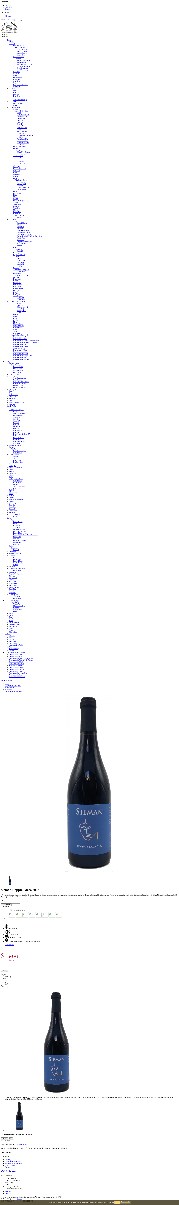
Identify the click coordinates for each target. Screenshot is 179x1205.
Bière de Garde (18, 193)
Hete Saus (16, 96)
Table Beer (16, 208)
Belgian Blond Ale (19, 146)
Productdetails (9, 945)
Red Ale (16, 191)
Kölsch (15, 172)
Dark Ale (16, 292)
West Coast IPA (22, 139)
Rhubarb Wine (18, 324)
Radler (15, 178)
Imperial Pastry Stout (24, 234)
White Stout (21, 238)
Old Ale (15, 281)
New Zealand (21, 154)
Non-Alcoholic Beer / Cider (20, 335)
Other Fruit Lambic (23, 60)
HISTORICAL (20, 215)
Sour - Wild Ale (20, 47)
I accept (117, 1202)
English (7, 9)
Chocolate (20, 240)
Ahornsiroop (17, 98)
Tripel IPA (20, 122)
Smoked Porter (22, 264)
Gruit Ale (16, 73)
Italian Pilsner (21, 189)
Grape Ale (16, 79)
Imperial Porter (22, 262)
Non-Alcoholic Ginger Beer (22, 355)
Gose (15, 75)
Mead (15, 322)
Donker (13, 219)
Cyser (15, 329)
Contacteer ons (10, 1165)
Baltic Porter (21, 260)
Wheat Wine (17, 204)
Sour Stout (20, 228)
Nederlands (8, 7)
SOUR (13, 44)
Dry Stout (20, 227)
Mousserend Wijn (23, 307)
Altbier (15, 176)
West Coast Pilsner (23, 187)
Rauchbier (16, 290)
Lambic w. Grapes (23, 70)
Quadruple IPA (22, 131)
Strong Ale (16, 167)
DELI (13, 88)
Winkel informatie (8, 1171)
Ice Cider (16, 320)
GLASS (13, 102)
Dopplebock (17, 279)
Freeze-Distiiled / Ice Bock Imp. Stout (29, 236)
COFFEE (16, 90)
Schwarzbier (17, 285)
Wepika (19, 1199)
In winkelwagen (6, 904)
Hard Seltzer (17, 327)
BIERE (11, 42)
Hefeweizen (21, 161)
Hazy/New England (23, 152)
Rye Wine (16, 294)
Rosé (19, 313)
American (20, 144)
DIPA (19, 113)
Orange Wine (21, 311)
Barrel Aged (21, 271)
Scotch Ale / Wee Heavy (21, 275)
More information (125, 1202)
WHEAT (20, 158)
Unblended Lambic (23, 66)
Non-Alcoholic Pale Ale (21, 359)
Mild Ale (16, 210)
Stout (16, 221)
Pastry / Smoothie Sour (20, 85)
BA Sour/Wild (22, 49)
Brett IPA (20, 130)
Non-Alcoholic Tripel (20, 350)
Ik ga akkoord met (15, 1144)
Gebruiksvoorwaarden (12, 1161)
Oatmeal (20, 245)
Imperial (20, 251)
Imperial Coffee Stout (24, 242)
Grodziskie (16, 87)
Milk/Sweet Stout (23, 230)
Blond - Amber (16, 107)
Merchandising (18, 103)
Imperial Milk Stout (23, 232)
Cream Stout (21, 243)
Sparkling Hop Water (20, 348)
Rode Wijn (20, 309)
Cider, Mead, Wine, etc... (19, 301)
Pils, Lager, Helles (21, 180)
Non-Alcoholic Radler (20, 346)
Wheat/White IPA (23, 115)
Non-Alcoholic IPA (19, 337)
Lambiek (18, 59)
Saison (15, 109)
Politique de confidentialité (13, 1163)
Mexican (20, 186)
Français (7, 5)
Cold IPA (20, 137)
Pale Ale (17, 150)
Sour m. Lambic (18, 57)
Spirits (15, 331)
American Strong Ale (22, 270)
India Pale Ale (22, 116)
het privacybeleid (21, 1144)
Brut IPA (20, 124)
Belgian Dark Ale (19, 255)
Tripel (15, 165)
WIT (19, 159)
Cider (15, 316)
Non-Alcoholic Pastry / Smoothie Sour (26, 341)
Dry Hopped (21, 184)
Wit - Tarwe (19, 156)
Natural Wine (19, 303)
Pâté (14, 92)
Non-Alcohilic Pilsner (20, 354)
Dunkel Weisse (18, 288)
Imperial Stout (22, 223)
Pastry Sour (21, 55)
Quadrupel (16, 253)
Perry (15, 318)
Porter (17, 256)
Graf (14, 83)
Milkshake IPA (22, 128)
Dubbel (15, 247)
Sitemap (7, 1167)
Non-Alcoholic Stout (20, 344)
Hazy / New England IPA (25, 135)
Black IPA (18, 249)
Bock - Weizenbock (19, 169)
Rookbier (16, 148)
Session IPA (21, 118)
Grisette (15, 199)
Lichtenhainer (17, 77)
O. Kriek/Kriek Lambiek (25, 64)
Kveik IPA (20, 133)
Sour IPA (20, 120)
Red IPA (20, 126)
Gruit (19, 217)
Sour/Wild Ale (22, 53)
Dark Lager (17, 286)
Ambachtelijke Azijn (20, 100)
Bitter (15, 195)
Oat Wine (16, 206)
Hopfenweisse (22, 163)
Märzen (15, 197)
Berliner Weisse (18, 45)
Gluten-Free (17, 212)
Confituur (16, 94)
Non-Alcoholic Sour (20, 357)
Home (9, 40)
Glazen (15, 105)
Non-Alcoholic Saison (20, 352)
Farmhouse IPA (22, 141)
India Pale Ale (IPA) (21, 111)
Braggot (16, 314)
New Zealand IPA (23, 143)
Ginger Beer (17, 333)
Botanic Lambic (22, 68)
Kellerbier (16, 214)
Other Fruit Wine (18, 326)
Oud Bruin (16, 72)
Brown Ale (17, 273)
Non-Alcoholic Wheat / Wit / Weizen (25, 342)
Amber (15, 202)
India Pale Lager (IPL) (20, 200)
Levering (8, 1159)
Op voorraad (5, 906)
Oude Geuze (21, 62)
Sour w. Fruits (22, 51)
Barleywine (18, 296)
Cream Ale (16, 174)
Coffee (19, 266)
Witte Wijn (20, 305)
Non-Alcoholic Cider (20, 339)
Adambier (16, 81)
